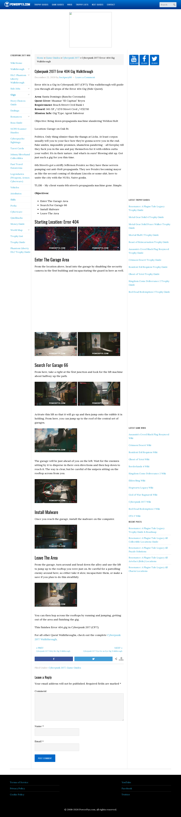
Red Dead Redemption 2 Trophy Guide (149, 291)
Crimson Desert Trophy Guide (145, 259)
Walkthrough (17, 69)
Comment (41, 691)
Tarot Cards (17, 148)
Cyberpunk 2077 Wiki (140, 501)
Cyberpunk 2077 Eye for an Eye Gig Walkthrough (102, 649)
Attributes (15, 193)
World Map (16, 230)
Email (39, 741)
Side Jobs (15, 88)
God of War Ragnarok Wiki (143, 494)
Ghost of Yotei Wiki (139, 459)
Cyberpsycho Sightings (17, 140)
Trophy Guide (17, 242)
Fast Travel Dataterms (16, 166)
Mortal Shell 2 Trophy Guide (144, 235)
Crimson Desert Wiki (140, 445)
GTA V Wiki (134, 516)
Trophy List (16, 236)
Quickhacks (16, 217)
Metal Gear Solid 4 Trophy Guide (146, 217)
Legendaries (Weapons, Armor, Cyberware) (20, 178)
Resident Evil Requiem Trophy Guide (148, 267)
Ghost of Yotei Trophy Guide (144, 274)
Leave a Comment (85, 77)
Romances (16, 116)
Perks (13, 205)
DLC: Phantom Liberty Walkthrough (18, 79)
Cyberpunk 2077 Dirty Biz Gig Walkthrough (53, 649)
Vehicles (14, 187)
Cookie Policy (17, 794)
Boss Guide (16, 122)
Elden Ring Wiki (137, 480)
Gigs (13, 94)
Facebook (127, 788)
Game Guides (74, 667)
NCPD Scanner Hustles (18, 130)
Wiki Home (16, 63)
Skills (13, 199)
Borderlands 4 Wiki (139, 466)
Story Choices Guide (17, 102)
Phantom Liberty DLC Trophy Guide (20, 250)
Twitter (126, 794)
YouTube (126, 782)
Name (39, 726)
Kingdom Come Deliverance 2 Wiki (147, 473)
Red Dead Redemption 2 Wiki (144, 508)
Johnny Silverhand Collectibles (20, 156)
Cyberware (16, 211)
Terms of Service (19, 782)
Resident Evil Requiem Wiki (143, 452)
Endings (14, 110)
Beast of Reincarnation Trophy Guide (149, 242)
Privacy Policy (17, 788)
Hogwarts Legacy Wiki (141, 487)
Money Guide (17, 224)
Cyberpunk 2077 (57, 667)
